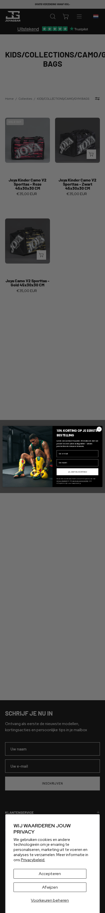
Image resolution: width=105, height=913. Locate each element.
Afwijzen (50, 887)
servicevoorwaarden (80, 481)
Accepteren (50, 873)
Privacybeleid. (33, 859)
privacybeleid (62, 481)
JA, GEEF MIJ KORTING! (77, 471)
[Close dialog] (99, 429)
